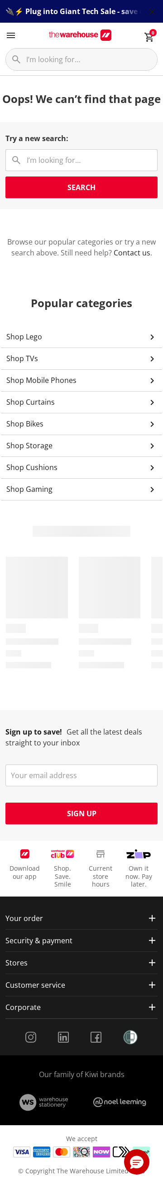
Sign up (81, 813)
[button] (136, 1162)
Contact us (132, 253)
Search (81, 187)
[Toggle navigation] (10, 35)
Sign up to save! (33, 732)
